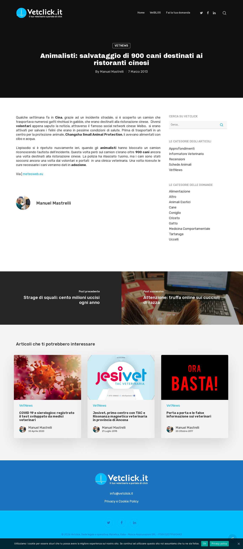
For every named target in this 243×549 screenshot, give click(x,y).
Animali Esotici (180, 202)
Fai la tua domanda (178, 13)
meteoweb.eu (33, 174)
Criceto (174, 218)
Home (141, 13)
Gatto (173, 223)
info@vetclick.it (121, 494)
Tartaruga (176, 234)
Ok (204, 543)
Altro (172, 197)
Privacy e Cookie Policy (121, 501)
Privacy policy (219, 543)
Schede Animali (180, 165)
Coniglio (175, 213)
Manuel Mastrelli (112, 72)
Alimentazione (179, 191)
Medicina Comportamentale (189, 229)
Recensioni (177, 159)
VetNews (121, 45)
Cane (172, 207)
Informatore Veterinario (186, 154)
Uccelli (174, 239)
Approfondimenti (182, 149)
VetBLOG (155, 13)
